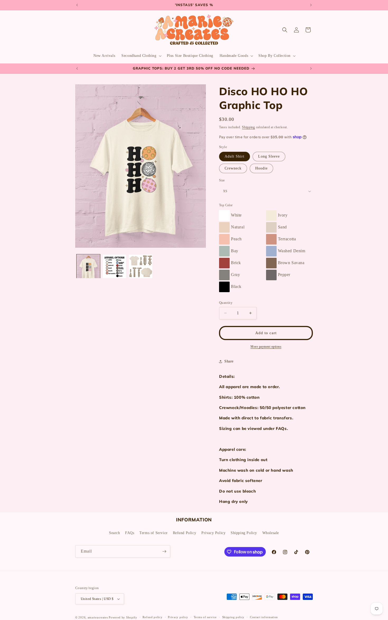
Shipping (248, 127)
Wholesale (270, 533)
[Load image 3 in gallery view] (140, 266)
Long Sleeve (269, 156)
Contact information (264, 617)
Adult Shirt (234, 156)
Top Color (226, 205)
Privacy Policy (213, 533)
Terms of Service (153, 533)
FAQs (129, 533)
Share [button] (229, 361)
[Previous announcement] (77, 5)
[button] (140, 55)
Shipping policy (233, 617)
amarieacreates (98, 617)
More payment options (265, 346)
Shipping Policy (244, 533)
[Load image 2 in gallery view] (114, 266)
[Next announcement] (311, 5)
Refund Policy (184, 533)
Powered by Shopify (123, 617)
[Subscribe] (164, 551)
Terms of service (205, 617)
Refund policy (152, 617)
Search (114, 533)
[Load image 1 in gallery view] (88, 266)
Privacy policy (178, 617)
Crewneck (233, 168)
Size (222, 180)
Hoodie (261, 168)
